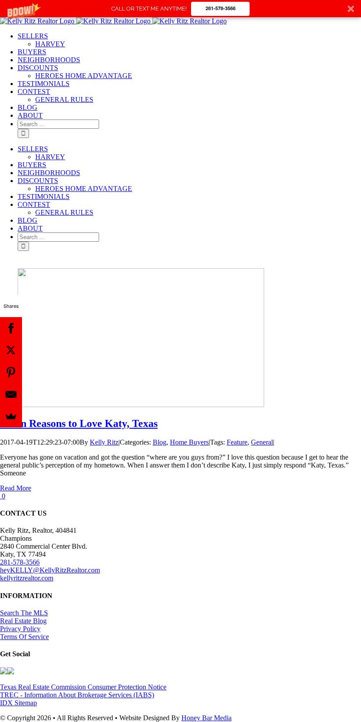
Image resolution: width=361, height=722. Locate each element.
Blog (159, 442)
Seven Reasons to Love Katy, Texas (79, 423)
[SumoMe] (11, 416)
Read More (15, 488)
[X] (11, 350)
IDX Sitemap (18, 703)
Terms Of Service (24, 636)
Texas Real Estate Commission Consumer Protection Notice (83, 687)
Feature (237, 442)
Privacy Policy (20, 628)
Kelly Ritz (104, 442)
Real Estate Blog (23, 621)
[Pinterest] (11, 372)
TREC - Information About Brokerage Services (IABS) (77, 695)
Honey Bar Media (206, 718)
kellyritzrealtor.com (26, 578)
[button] (180, 8)
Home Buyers (189, 442)
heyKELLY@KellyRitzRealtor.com (50, 570)
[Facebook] (11, 328)
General (262, 442)
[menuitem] (33, 36)
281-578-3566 (221, 8)
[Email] (11, 394)
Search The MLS (24, 613)
